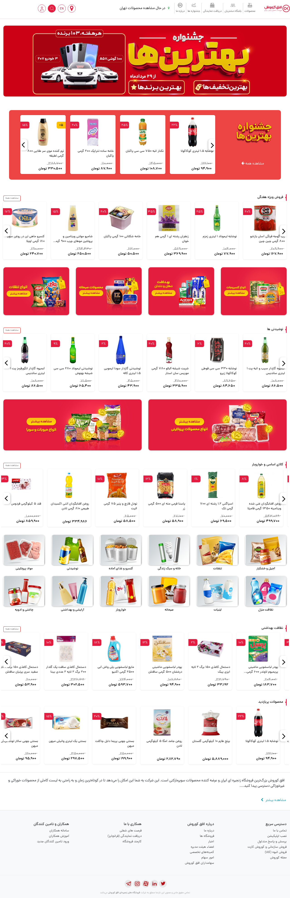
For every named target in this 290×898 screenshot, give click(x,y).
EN (62, 9)
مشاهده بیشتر (276, 800)
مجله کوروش (278, 857)
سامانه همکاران (59, 830)
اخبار (211, 841)
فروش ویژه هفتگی (270, 197)
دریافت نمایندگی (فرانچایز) (125, 836)
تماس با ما (280, 830)
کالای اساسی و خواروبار (267, 464)
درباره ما (180, 11)
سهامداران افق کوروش (199, 863)
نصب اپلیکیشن (277, 836)
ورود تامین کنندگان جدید (53, 841)
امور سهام (207, 857)
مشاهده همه (254, 164)
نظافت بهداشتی (272, 628)
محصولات (249, 11)
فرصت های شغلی (131, 830)
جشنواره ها (194, 11)
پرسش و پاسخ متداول (272, 841)
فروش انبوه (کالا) (276, 852)
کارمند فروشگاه (132, 841)
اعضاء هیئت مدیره (202, 847)
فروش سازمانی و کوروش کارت (267, 847)
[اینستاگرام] (137, 884)
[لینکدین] (154, 884)
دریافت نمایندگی (212, 11)
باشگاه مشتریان (233, 11)
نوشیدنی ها (275, 329)
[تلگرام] (128, 884)
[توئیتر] (163, 884)
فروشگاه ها (207, 836)
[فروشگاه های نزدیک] (72, 8)
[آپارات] (146, 884)
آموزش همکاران (59, 836)
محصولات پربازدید (270, 702)
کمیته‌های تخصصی (202, 852)
